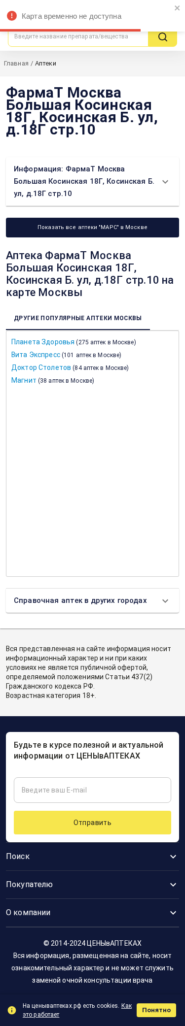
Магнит (52, 380)
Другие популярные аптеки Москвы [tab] (78, 318)
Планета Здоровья (73, 342)
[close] (177, 8)
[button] (92, 181)
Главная (16, 63)
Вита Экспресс (66, 355)
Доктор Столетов (70, 367)
